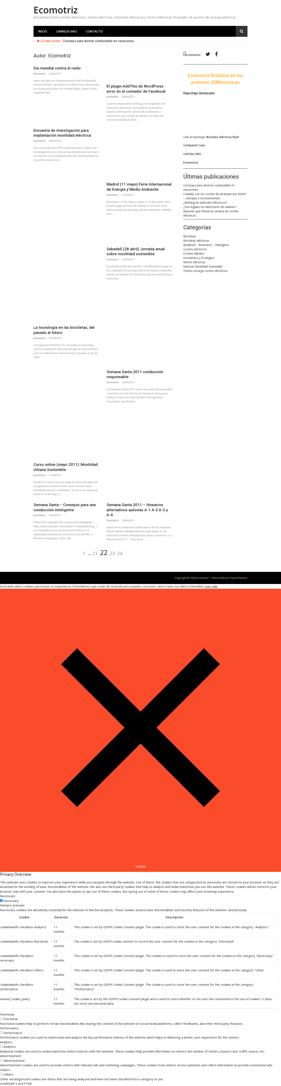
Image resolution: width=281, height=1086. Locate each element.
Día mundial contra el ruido (57, 68)
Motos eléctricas (194, 262)
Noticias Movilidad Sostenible (202, 266)
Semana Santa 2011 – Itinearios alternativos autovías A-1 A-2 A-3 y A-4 (137, 509)
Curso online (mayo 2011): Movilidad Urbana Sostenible (66, 467)
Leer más (211, 586)
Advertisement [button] (10, 1056)
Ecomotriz (56, 9)
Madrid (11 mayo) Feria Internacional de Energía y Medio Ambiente (139, 187)
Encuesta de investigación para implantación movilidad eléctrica (62, 133)
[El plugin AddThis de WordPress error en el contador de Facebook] (140, 73)
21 (95, 553)
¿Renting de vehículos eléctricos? (205, 202)
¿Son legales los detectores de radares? (209, 207)
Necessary (11, 901)
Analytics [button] (6, 1042)
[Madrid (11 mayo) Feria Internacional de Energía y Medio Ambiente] (140, 153)
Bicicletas (189, 236)
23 (112, 553)
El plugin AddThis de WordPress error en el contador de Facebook (136, 89)
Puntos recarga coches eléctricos (205, 271)
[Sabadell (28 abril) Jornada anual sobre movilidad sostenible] (140, 232)
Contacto (94, 31)
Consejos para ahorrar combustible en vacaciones (98, 41)
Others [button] (5, 1070)
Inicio (42, 31)
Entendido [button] (196, 586)
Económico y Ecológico (198, 258)
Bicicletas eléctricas (196, 240)
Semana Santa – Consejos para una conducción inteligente (65, 507)
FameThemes (239, 578)
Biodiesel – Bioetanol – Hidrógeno (206, 245)
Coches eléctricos (195, 249)
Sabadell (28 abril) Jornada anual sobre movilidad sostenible (136, 251)
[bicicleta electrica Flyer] (210, 129)
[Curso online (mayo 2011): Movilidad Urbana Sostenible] (67, 411)
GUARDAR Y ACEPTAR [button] (16, 1083)
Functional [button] (7, 1014)
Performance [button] (9, 1028)
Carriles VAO (66, 31)
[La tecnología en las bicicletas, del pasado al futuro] (67, 271)
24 (120, 553)
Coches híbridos (193, 253)
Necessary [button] (7, 896)
